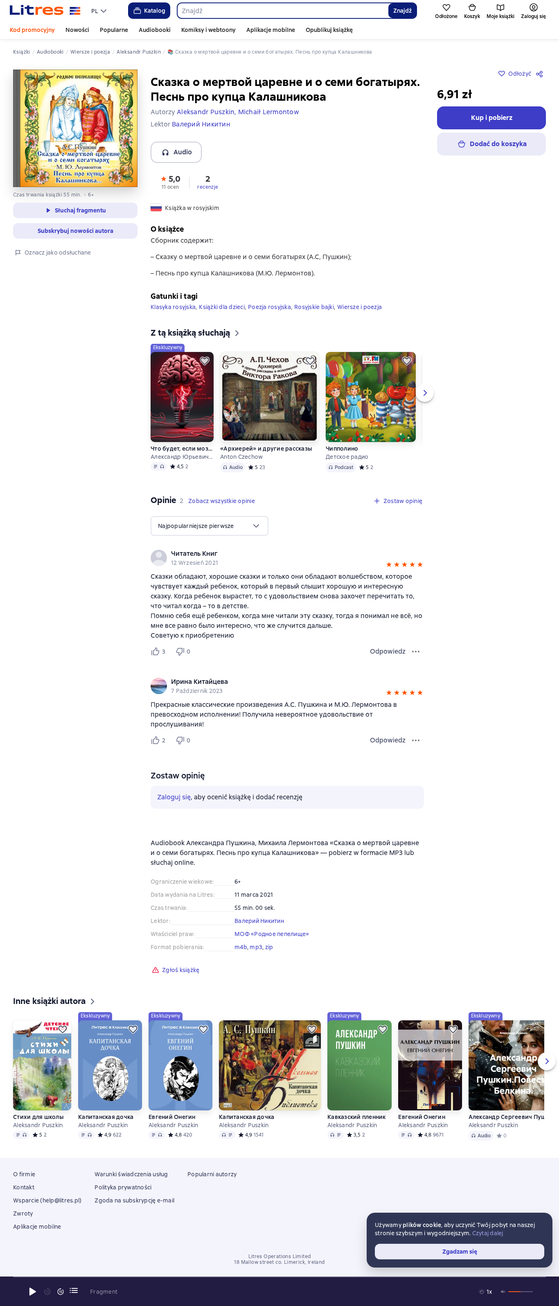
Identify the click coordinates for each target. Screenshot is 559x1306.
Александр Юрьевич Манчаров (182, 456)
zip (269, 947)
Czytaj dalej (487, 1233)
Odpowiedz (388, 651)
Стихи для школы (38, 1117)
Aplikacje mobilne (270, 30)
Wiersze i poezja (359, 307)
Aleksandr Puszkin (38, 1125)
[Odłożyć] (204, 361)
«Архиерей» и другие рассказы (266, 448)
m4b (240, 947)
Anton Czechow (241, 456)
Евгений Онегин (172, 1117)
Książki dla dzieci (222, 307)
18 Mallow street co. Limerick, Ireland (279, 1262)
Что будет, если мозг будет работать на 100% (182, 448)
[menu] (100, 10)
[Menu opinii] (416, 651)
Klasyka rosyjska (173, 307)
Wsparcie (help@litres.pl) (47, 1200)
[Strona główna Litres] (45, 10)
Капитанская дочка (105, 1117)
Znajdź (402, 10)
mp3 (256, 947)
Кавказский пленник (356, 1117)
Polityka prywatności (123, 1187)
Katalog (154, 10)
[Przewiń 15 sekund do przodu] (60, 1292)
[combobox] (283, 10)
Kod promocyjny (32, 30)
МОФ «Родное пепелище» (271, 934)
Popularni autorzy (212, 1174)
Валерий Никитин (259, 921)
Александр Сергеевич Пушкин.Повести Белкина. (514, 1117)
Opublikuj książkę (329, 30)
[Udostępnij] (541, 74)
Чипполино (342, 448)
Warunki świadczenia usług (131, 1174)
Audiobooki (155, 30)
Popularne (114, 30)
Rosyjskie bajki (314, 307)
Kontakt (23, 1187)
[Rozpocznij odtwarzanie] (32, 1291)
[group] (287, 558)
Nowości (77, 30)
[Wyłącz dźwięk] (503, 1291)
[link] (275, 554)
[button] (170, 182)
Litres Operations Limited (279, 1256)
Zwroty (23, 1213)
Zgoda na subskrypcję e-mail (134, 1200)
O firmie (24, 1174)
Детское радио (347, 456)
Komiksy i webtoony (208, 30)
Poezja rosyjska (269, 307)
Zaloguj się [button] (174, 797)
